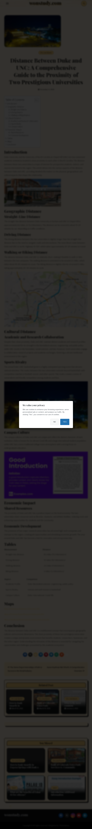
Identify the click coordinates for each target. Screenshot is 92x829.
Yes (65, 422)
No (54, 422)
